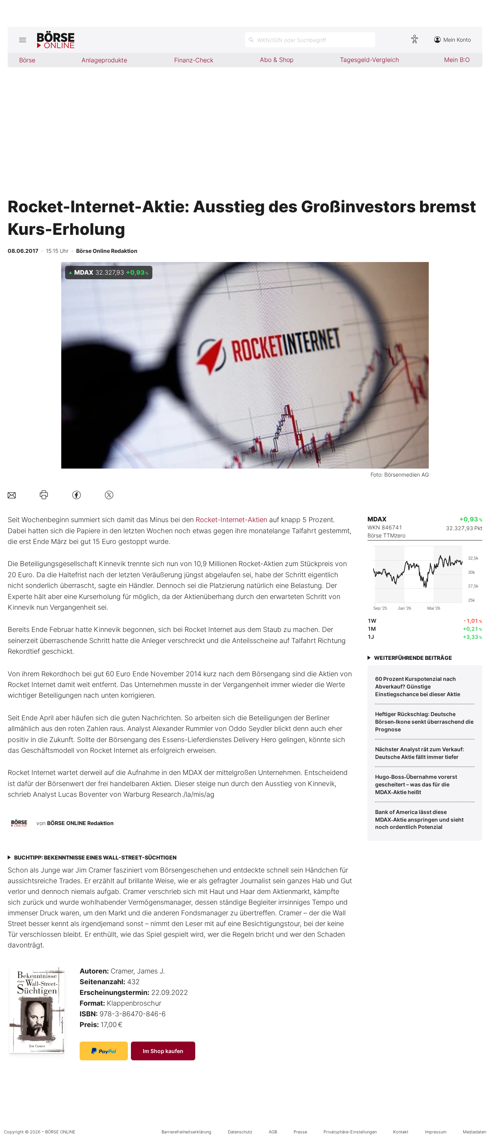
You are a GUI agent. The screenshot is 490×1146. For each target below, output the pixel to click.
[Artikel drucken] (43, 495)
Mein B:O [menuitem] (457, 59)
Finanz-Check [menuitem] (193, 60)
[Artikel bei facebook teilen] (76, 495)
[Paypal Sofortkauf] (104, 1051)
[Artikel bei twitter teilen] (109, 495)
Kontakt (400, 1132)
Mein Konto (457, 39)
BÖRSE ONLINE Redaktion (80, 823)
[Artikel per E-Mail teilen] (11, 494)
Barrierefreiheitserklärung (186, 1132)
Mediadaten (474, 1132)
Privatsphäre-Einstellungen (350, 1132)
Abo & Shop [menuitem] (277, 59)
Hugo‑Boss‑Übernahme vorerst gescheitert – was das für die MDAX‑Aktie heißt (416, 784)
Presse (300, 1132)
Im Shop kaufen (163, 1051)
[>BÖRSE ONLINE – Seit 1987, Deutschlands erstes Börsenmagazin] (55, 40)
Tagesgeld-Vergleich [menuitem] (369, 59)
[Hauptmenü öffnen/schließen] (22, 40)
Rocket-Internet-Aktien (231, 520)
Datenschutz (240, 1132)
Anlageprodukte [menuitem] (104, 60)
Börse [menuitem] (27, 60)
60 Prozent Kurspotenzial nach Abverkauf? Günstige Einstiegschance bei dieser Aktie (417, 686)
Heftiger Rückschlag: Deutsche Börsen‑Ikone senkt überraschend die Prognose (424, 721)
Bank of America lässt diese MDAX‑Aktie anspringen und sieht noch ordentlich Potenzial (419, 819)
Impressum (435, 1132)
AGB (273, 1132)
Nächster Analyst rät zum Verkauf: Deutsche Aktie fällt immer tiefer (419, 753)
